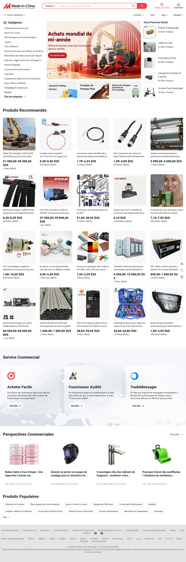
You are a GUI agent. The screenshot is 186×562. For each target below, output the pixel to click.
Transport (9, 73)
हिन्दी (159, 538)
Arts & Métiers (11, 46)
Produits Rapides (132, 530)
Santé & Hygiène (12, 64)
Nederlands (149, 538)
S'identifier (178, 7)
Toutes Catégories (15, 15)
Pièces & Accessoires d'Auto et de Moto (23, 51)
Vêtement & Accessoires (16, 28)
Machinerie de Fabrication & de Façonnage (24, 55)
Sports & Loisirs (12, 32)
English (21, 538)
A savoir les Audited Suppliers (154, 530)
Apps (163, 15)
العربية (138, 538)
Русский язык (117, 538)
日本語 (52, 538)
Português (94, 538)
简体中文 (31, 538)
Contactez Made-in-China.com (109, 530)
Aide (152, 15)
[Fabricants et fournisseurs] (19, 6)
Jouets (7, 41)
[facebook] (95, 533)
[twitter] (102, 533)
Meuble (7, 92)
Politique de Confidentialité (83, 530)
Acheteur (137, 15)
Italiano (105, 538)
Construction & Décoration (17, 69)
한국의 (129, 538)
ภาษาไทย (168, 538)
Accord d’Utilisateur (61, 530)
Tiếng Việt (84, 541)
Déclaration (44, 530)
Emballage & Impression (16, 87)
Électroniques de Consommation (20, 37)
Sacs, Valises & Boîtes (15, 83)
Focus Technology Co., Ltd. (92, 547)
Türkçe (178, 538)
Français (62, 538)
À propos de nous (29, 530)
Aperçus (173, 530)
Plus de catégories (13, 96)
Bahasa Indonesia (99, 541)
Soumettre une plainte (10, 530)
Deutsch (83, 538)
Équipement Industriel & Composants (22, 78)
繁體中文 (42, 538)
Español (73, 538)
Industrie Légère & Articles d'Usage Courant (24, 60)
